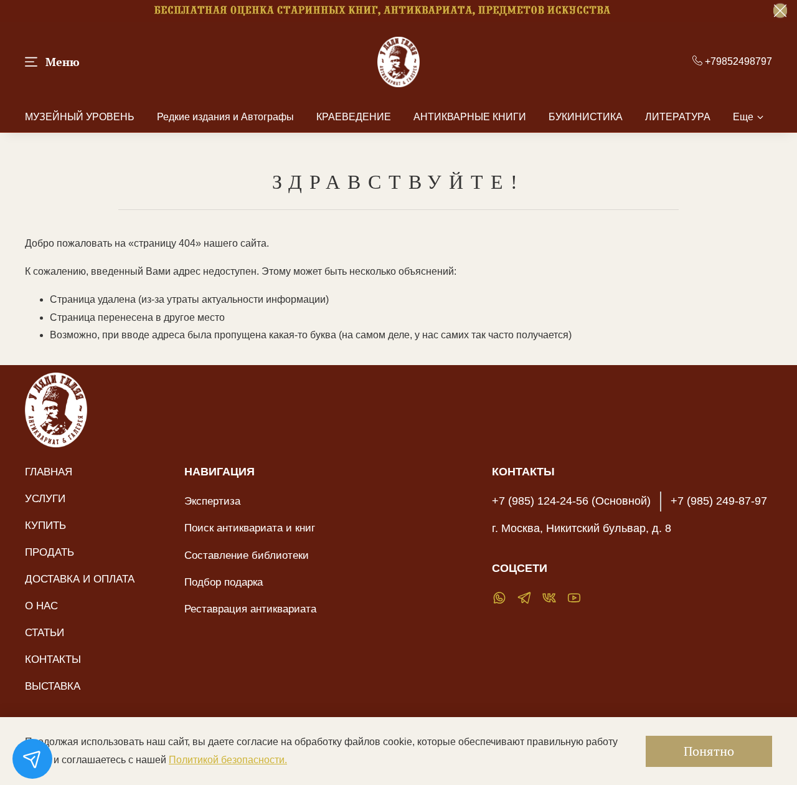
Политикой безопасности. (228, 759)
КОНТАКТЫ (53, 659)
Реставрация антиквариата (250, 608)
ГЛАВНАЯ (48, 471)
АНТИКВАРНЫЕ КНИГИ (469, 117)
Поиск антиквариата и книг (249, 527)
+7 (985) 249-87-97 (719, 501)
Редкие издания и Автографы (225, 117)
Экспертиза (212, 501)
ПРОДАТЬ (49, 552)
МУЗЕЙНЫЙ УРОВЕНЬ (79, 117)
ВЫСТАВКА (52, 686)
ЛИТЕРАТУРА (677, 117)
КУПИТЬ (45, 525)
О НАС (41, 605)
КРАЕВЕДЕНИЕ (353, 117)
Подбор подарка (223, 582)
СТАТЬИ (44, 632)
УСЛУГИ (45, 498)
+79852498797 (737, 61)
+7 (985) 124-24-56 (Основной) (571, 501)
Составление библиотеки (246, 555)
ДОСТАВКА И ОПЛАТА (79, 579)
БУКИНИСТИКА (586, 117)
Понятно (709, 751)
